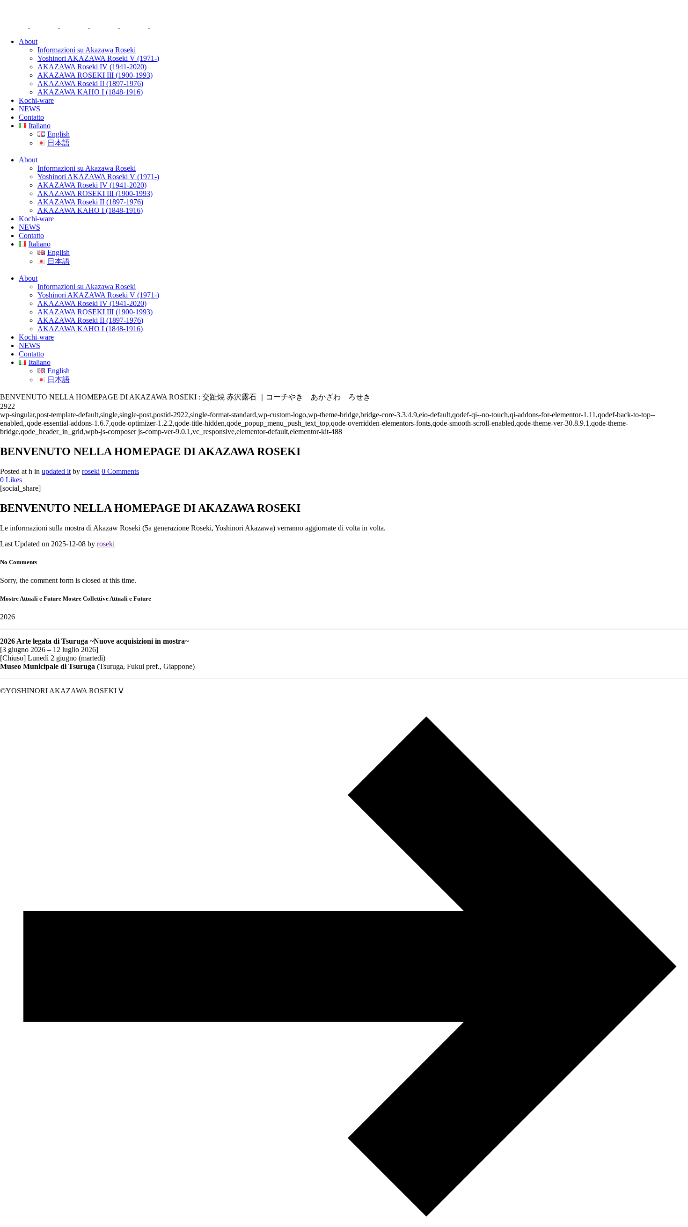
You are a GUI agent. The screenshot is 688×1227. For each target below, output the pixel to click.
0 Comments (120, 471)
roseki (91, 471)
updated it (56, 471)
